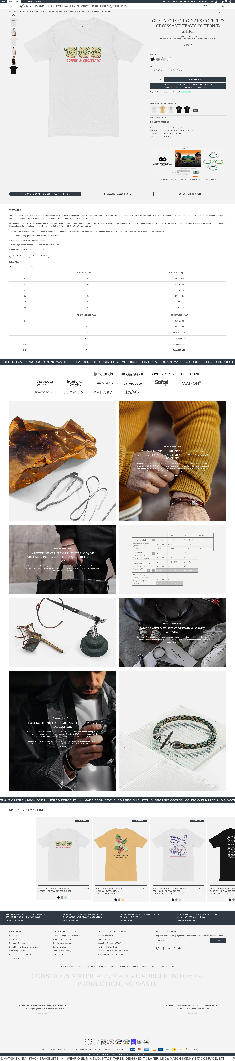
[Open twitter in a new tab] (169, 948)
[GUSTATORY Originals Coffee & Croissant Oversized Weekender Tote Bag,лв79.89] (195, 109)
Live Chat (124, 966)
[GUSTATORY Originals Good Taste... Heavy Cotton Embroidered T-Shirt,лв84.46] (187, 109)
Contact (113, 966)
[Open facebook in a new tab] (174, 948)
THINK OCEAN (88, 1049)
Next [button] (201, 110)
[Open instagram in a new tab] (157, 948)
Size (152, 66)
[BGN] (230, 1)
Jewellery (14, 1)
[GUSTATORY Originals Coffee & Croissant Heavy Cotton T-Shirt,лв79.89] (154, 109)
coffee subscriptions (85, 218)
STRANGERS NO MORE (103, 1049)
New (3, 1)
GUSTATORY (77, 1049)
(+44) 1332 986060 (140, 966)
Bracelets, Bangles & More (117, 194)
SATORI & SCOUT (119, 1049)
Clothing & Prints (32, 1)
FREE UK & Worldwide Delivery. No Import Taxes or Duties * (187, 1)
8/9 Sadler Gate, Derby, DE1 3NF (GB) (90, 966)
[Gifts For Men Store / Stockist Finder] (117, 383)
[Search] (223, 6)
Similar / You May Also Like (164, 103)
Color (153, 55)
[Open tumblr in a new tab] (163, 948)
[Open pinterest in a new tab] (179, 948)
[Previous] (220, 12)
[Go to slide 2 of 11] (13, 78)
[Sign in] (216, 1)
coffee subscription (121, 215)
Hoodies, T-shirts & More (190, 194)
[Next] (224, 12)
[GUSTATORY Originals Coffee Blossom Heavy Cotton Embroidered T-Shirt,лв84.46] (162, 109)
